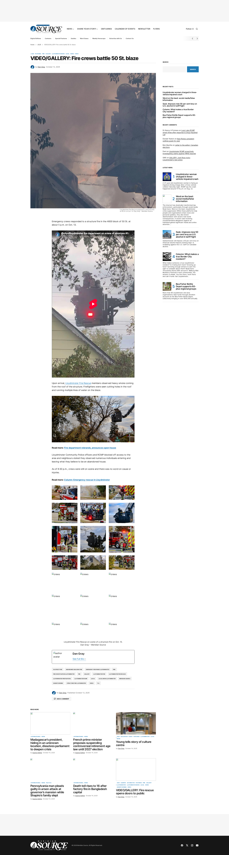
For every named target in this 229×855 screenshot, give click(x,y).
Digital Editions (35, 38)
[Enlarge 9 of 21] (131, 529)
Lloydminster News (58, 53)
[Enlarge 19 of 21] (74, 626)
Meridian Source (124, 678)
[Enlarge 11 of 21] (103, 558)
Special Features (61, 38)
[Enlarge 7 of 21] (74, 529)
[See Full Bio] (85, 659)
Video (76, 53)
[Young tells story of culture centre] (136, 723)
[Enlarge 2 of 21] (103, 488)
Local (67, 53)
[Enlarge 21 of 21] (131, 626)
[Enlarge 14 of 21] (103, 576)
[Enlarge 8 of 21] (103, 529)
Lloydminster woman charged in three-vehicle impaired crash (180, 93)
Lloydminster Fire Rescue (78, 383)
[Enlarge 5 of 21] (103, 506)
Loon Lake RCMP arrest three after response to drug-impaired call (180, 132)
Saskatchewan (58, 683)
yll (98, 683)
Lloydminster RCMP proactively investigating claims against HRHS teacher (179, 152)
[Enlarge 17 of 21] (103, 597)
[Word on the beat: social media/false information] (167, 198)
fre (79, 674)
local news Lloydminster (107, 678)
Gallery (48, 53)
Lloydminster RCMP (81, 678)
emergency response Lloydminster (97, 669)
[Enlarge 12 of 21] (131, 558)
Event (131, 736)
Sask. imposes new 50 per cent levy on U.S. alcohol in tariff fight (180, 105)
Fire (43, 53)
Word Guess (84, 38)
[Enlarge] (131, 399)
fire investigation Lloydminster (64, 674)
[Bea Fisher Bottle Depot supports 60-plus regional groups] (167, 286)
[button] (197, 29)
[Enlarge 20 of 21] (103, 626)
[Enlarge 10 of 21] (74, 558)
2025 (39, 44)
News (72, 53)
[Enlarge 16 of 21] (74, 597)
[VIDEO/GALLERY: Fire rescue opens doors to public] (136, 769)
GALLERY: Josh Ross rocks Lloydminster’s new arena (176, 159)
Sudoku (73, 38)
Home (32, 44)
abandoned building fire (74, 669)
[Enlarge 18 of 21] (131, 597)
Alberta (123, 782)
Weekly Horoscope (98, 38)
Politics (48, 782)
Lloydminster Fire (99, 674)
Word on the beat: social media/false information (179, 99)
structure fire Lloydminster (76, 683)
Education (124, 736)
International (36, 736)
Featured (38, 53)
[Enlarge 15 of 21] (131, 576)
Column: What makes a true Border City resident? (178, 110)
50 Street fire (57, 669)
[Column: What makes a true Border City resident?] (167, 256)
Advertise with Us (115, 38)
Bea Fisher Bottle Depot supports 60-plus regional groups (179, 116)
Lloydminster (145, 736)
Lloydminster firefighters (62, 678)
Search (166, 62)
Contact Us (130, 38)
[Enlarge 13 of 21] (74, 576)
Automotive (131, 782)
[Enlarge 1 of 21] (74, 488)
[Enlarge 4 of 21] (74, 506)
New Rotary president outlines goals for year (178, 140)
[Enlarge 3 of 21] (131, 488)
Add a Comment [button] (63, 699)
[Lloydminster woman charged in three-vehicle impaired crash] (167, 176)
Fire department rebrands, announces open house (90, 448)
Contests (48, 38)
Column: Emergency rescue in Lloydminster (87, 480)
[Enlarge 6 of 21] (131, 506)
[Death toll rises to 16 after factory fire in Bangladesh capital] (93, 769)
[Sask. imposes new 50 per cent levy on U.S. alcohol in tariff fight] (167, 234)
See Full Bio (78, 659)
